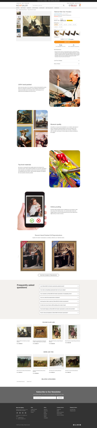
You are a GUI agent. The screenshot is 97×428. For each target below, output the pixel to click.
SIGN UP (76, 3)
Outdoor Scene (29, 381)
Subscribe (60, 397)
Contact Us (59, 409)
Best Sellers (33, 410)
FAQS (58, 410)
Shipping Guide (72, 410)
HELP (23, 3)
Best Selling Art (49, 7)
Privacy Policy (59, 413)
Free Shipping (73, 5)
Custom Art (41, 7)
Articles (45, 415)
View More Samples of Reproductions (48, 275)
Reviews (45, 413)
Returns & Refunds (60, 412)
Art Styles (23, 7)
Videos (45, 416)
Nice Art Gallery (23, 5)
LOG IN (79, 3)
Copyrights (46, 417)
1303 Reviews (60, 16)
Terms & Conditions (60, 415)
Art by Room (35, 7)
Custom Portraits (34, 409)
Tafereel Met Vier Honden (32, 9)
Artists (17, 7)
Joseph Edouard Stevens (23, 9)
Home (17, 9)
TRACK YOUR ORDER (70, 3)
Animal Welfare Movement (21, 381)
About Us (45, 409)
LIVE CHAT (27, 3)
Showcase (56, 7)
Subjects (29, 7)
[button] (22, 26)
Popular (32, 412)
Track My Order (72, 409)
